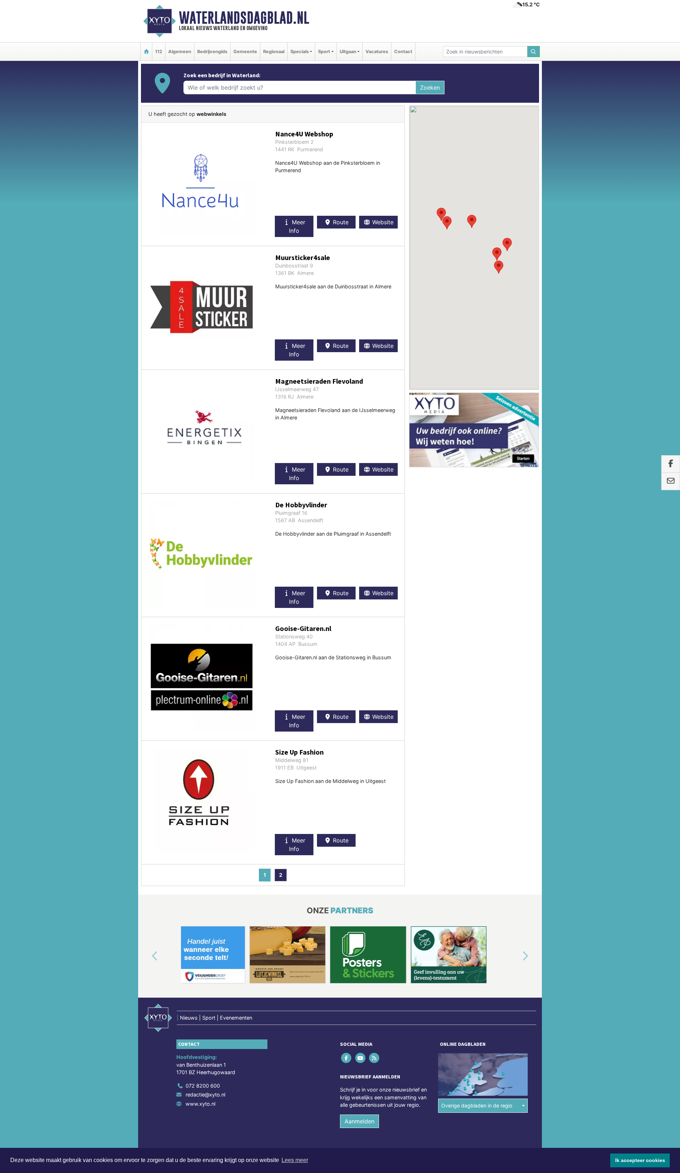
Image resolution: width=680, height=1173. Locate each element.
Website (381, 222)
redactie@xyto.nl (205, 1095)
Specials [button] (299, 51)
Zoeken (430, 87)
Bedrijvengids (212, 51)
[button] (471, 221)
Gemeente (245, 51)
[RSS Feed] (374, 1058)
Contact (403, 51)
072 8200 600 (203, 1086)
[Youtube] (361, 1058)
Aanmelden (359, 1121)
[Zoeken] (533, 51)
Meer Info (297, 226)
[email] (671, 481)
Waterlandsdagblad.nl (244, 17)
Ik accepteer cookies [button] (640, 1160)
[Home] (146, 52)
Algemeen (179, 51)
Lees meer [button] (295, 1160)
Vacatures (377, 51)
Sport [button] (324, 51)
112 (158, 51)
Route (339, 222)
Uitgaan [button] (348, 51)
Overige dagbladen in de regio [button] (476, 1105)
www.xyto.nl (200, 1104)
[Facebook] (347, 1058)
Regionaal (273, 51)
